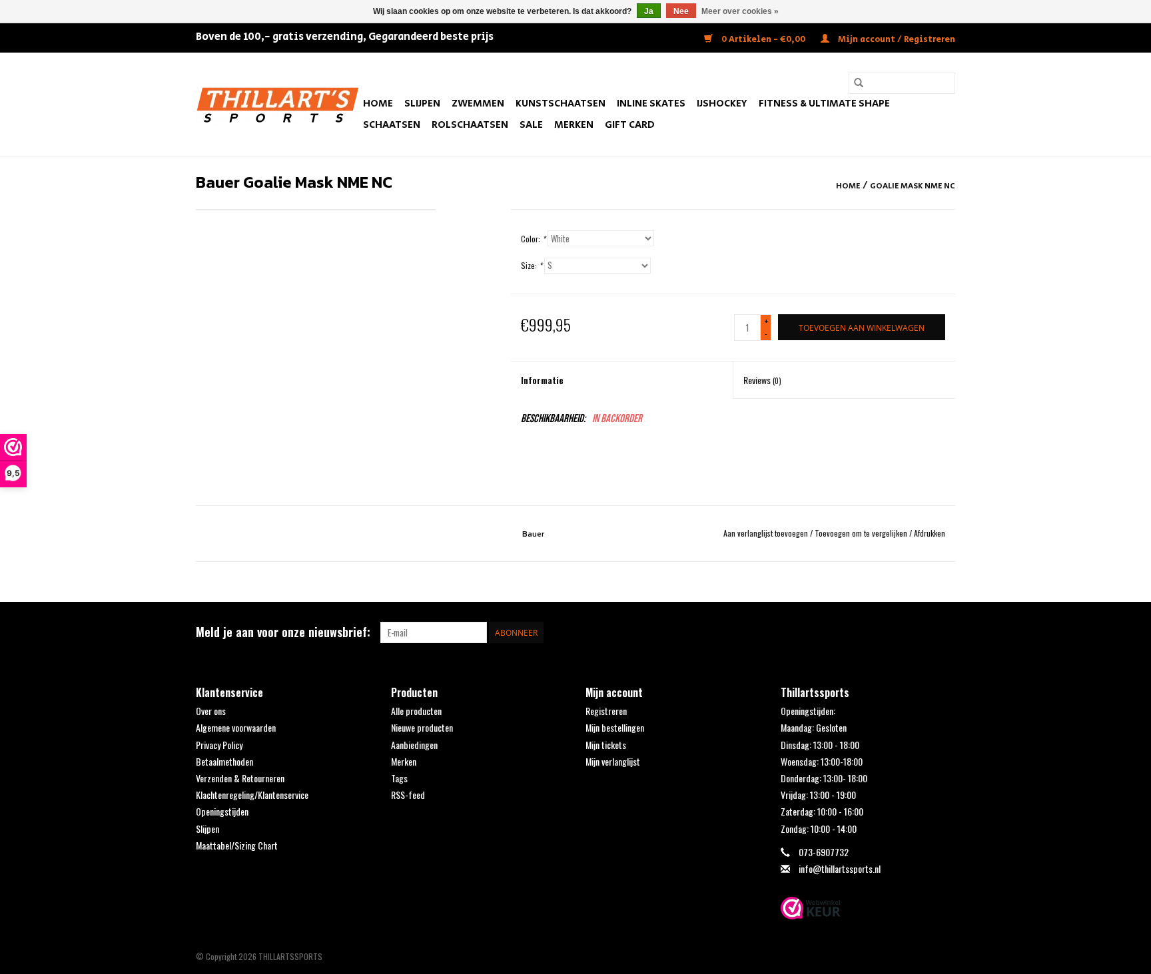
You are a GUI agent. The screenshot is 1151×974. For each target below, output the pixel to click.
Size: (531, 265)
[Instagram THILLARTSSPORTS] (944, 632)
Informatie (542, 380)
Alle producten (416, 711)
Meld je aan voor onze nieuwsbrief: (283, 632)
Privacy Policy (219, 745)
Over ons (211, 711)
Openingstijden (222, 811)
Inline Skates (651, 104)
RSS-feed (408, 795)
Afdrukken (929, 533)
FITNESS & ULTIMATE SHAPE (824, 104)
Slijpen (422, 104)
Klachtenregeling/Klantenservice (252, 795)
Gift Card (630, 125)
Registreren (606, 711)
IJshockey (722, 104)
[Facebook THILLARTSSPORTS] (921, 632)
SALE (531, 125)
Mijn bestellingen (614, 727)
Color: (533, 238)
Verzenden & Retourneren (240, 778)
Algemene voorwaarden (236, 727)
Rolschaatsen (470, 125)
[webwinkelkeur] (868, 908)
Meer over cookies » (740, 11)
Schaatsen (391, 125)
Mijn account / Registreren (895, 39)
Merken (573, 125)
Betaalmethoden (224, 761)
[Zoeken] (859, 83)
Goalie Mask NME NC (912, 186)
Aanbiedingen (414, 745)
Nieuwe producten (422, 727)
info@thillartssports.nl (840, 868)
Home (378, 104)
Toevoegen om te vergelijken (862, 533)
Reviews (762, 380)
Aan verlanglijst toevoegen (766, 533)
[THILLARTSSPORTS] (277, 104)
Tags (399, 778)
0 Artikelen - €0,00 (763, 39)
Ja (648, 11)
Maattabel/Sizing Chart (237, 845)
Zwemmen (478, 104)
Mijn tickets (605, 745)
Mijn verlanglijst (612, 761)
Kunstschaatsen (560, 104)
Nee (681, 11)
